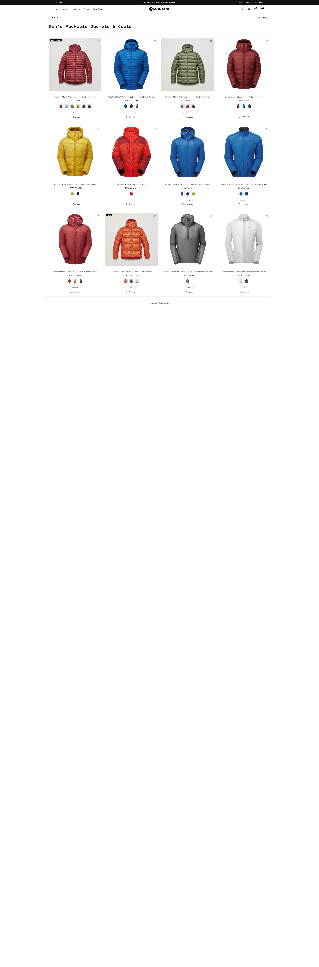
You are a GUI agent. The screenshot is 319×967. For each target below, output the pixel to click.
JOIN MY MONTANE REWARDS (171, 2)
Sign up (248, 2)
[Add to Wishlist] (98, 41)
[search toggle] (242, 9)
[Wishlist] (249, 9)
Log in (240, 2)
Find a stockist (259, 2)
